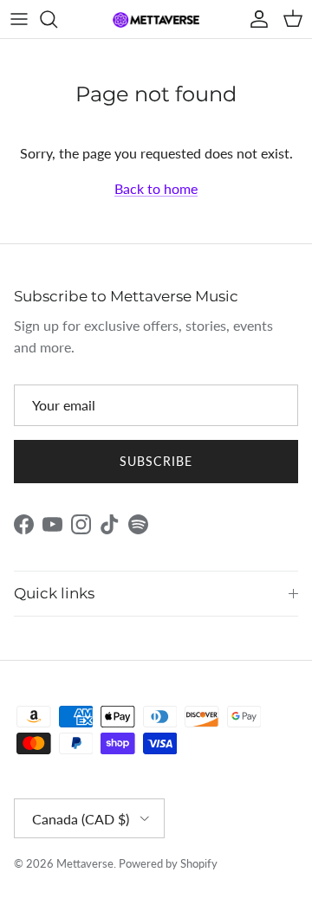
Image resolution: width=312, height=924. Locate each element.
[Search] (57, 19)
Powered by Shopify (168, 863)
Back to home (156, 188)
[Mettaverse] (156, 19)
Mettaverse (85, 863)
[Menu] (19, 19)
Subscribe (156, 461)
